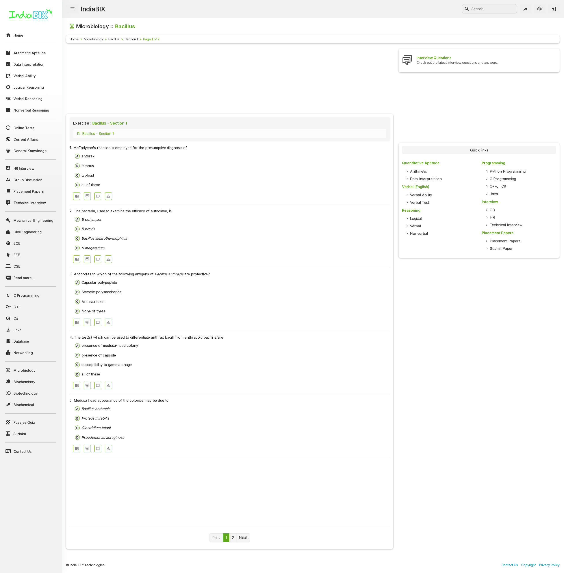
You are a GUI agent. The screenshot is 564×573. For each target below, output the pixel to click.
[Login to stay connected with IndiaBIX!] (554, 8)
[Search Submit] (466, 8)
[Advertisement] (198, 79)
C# (503, 186)
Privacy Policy (549, 565)
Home (74, 39)
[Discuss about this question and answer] (87, 196)
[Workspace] (97, 196)
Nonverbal (419, 233)
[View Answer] (76, 196)
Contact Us (509, 565)
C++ (493, 186)
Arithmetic (418, 171)
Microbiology (93, 39)
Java (494, 194)
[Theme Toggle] (539, 8)
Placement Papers (505, 241)
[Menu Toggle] (72, 9)
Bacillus (113, 39)
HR (492, 217)
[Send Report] (108, 196)
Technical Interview (506, 225)
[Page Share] (525, 8)
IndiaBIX (93, 9)
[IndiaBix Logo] (31, 17)
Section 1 (131, 39)
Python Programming (508, 171)
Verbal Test (419, 202)
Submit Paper (501, 248)
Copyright (528, 565)
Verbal (415, 226)
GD (492, 210)
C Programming (503, 179)
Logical (416, 218)
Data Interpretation (426, 179)
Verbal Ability (421, 195)
